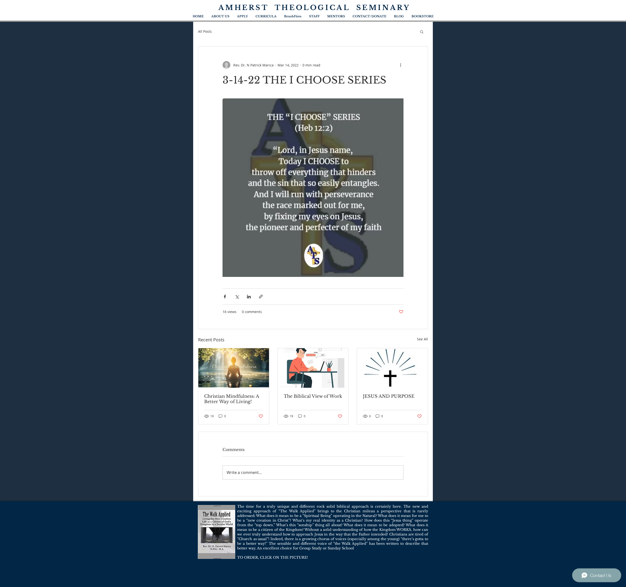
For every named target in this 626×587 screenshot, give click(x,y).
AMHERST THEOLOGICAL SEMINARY (314, 7)
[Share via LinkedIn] (248, 296)
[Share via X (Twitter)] (237, 296)
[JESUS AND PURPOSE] (392, 368)
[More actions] (400, 65)
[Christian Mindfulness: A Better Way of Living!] (233, 368)
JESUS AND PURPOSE (388, 396)
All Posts (205, 31)
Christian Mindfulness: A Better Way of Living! (231, 399)
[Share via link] (260, 296)
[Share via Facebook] (225, 296)
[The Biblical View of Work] (313, 368)
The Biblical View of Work (313, 396)
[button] (421, 31)
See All (422, 339)
